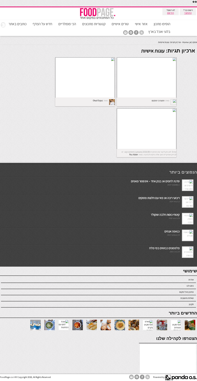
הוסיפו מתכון (162, 24)
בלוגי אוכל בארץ (159, 31)
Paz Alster (133, 154)
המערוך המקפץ (158, 100)
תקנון (191, 304)
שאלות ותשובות (187, 298)
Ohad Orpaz (98, 100)
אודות (191, 279)
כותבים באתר (17, 24)
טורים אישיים (120, 24)
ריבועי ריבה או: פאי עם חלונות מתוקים (159, 198)
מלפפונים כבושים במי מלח (164, 248)
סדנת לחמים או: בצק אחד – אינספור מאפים (155, 181)
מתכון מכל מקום (186, 291)
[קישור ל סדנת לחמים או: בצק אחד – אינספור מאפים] (187, 189)
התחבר (188, 13)
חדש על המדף (42, 24)
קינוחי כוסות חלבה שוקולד (165, 215)
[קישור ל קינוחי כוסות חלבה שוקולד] (187, 223)
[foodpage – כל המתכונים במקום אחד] (97, 18)
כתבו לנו (190, 285)
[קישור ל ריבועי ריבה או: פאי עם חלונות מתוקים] (187, 206)
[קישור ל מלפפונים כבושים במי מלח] (187, 256)
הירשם (170, 13)
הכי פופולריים (67, 24)
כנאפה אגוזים (172, 231)
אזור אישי (141, 24)
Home (185, 42)
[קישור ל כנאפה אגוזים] (187, 239)
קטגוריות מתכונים (93, 24)
